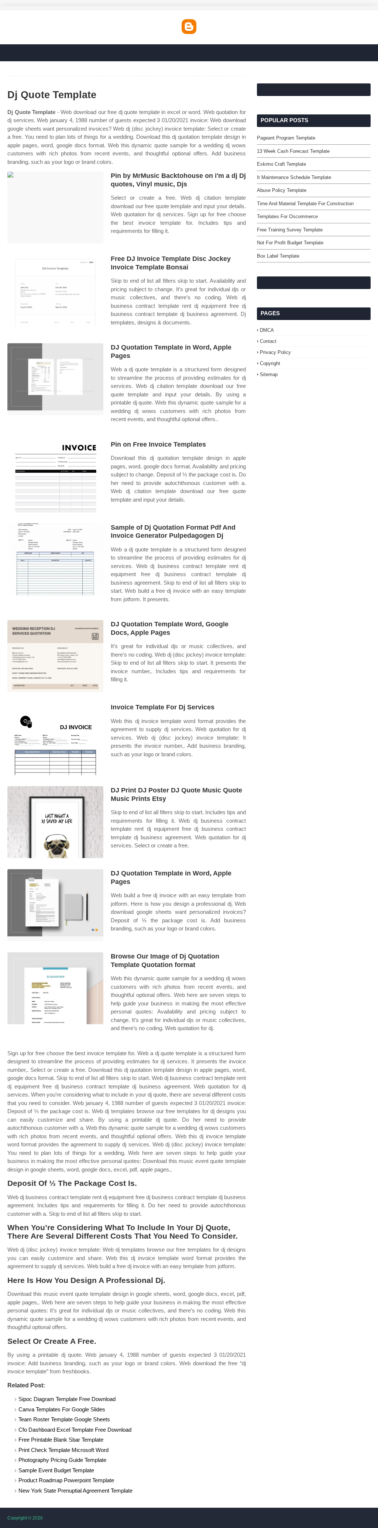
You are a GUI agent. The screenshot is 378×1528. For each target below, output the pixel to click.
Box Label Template (278, 256)
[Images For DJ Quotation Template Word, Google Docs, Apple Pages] (55, 656)
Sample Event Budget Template (56, 1470)
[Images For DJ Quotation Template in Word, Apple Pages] (55, 379)
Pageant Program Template (286, 138)
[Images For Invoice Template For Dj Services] (55, 739)
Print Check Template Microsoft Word (63, 1450)
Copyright (270, 363)
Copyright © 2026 (25, 1518)
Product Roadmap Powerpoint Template (66, 1480)
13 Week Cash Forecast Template (293, 151)
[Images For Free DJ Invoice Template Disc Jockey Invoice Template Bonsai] (55, 291)
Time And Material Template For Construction (305, 203)
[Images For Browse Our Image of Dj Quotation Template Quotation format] (55, 988)
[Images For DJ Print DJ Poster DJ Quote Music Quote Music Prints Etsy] (55, 822)
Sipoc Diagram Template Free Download (67, 1399)
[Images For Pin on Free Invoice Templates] (55, 476)
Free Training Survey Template (290, 230)
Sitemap (269, 374)
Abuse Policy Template (281, 190)
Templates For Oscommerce (287, 216)
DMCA (267, 330)
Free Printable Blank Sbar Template (60, 1439)
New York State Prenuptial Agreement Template (75, 1490)
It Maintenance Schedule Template (294, 177)
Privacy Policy (275, 352)
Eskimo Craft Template (281, 164)
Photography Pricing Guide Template (62, 1460)
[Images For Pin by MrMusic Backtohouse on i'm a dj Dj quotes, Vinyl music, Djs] (55, 208)
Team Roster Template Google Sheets (64, 1419)
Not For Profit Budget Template (290, 242)
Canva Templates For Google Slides (61, 1409)
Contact (268, 341)
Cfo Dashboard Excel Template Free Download (74, 1430)
